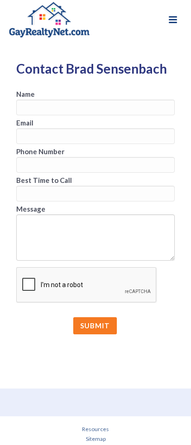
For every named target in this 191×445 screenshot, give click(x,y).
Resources (95, 429)
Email (24, 123)
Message (30, 209)
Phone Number (40, 151)
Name (25, 94)
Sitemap (96, 438)
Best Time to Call (44, 180)
